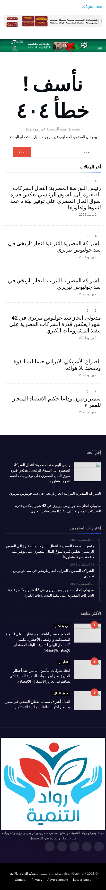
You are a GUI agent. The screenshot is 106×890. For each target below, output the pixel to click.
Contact (20, 880)
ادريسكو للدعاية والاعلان (23, 873)
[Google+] (74, 847)
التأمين (63, 662)
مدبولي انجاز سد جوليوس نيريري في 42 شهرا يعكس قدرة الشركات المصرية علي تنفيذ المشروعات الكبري (55, 324)
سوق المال (61, 693)
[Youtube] (50, 847)
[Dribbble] (62, 847)
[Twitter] (87, 847)
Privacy (36, 880)
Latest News (82, 880)
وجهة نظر (62, 626)
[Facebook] (99, 847)
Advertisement (57, 880)
